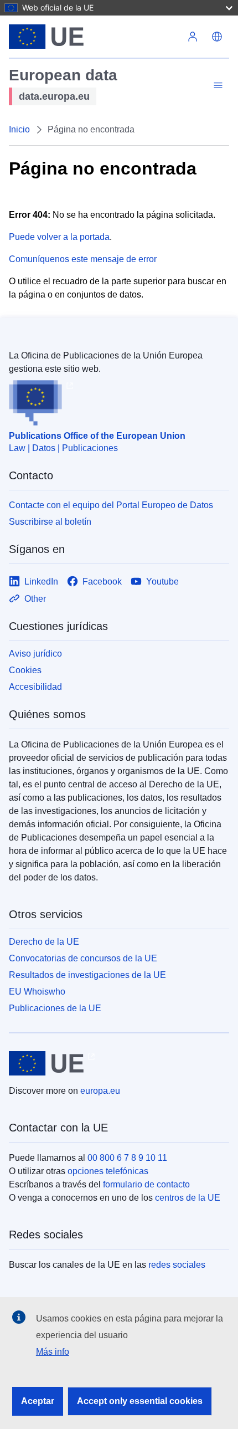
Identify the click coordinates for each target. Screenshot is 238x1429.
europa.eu (100, 1090)
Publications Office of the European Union (97, 436)
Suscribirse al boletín (50, 521)
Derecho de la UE (44, 941)
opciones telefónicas (108, 1171)
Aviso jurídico (35, 653)
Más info (52, 1351)
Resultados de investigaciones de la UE (87, 975)
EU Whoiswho (37, 991)
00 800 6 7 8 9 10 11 (127, 1157)
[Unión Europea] (94, 36)
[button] (217, 36)
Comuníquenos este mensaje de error (83, 259)
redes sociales (176, 1264)
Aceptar (37, 1401)
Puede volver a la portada (59, 237)
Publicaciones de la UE (55, 1008)
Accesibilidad (35, 687)
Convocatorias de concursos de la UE (83, 958)
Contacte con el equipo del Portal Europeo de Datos (111, 505)
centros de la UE (187, 1197)
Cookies (25, 670)
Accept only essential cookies (140, 1401)
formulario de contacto (146, 1184)
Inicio (19, 129)
